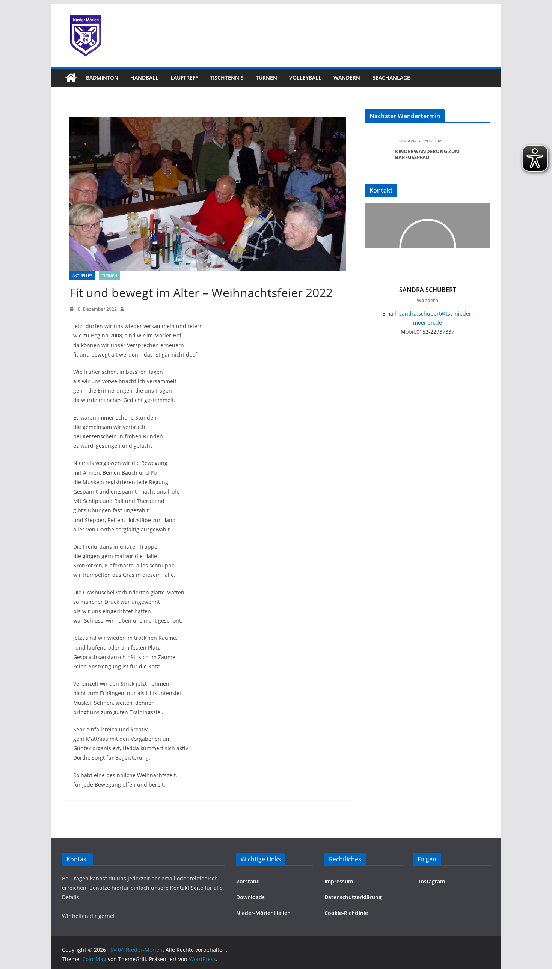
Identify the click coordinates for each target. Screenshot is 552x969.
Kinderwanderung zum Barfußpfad (427, 154)
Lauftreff (184, 77)
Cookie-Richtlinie (346, 912)
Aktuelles (82, 275)
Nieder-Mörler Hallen (263, 912)
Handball (144, 77)
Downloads (250, 897)
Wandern (346, 77)
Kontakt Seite (187, 887)
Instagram (431, 881)
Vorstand (248, 881)
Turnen (266, 77)
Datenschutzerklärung (353, 897)
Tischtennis (227, 77)
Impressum (338, 881)
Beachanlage (391, 77)
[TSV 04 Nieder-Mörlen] (71, 78)
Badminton (102, 77)
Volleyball (305, 77)
